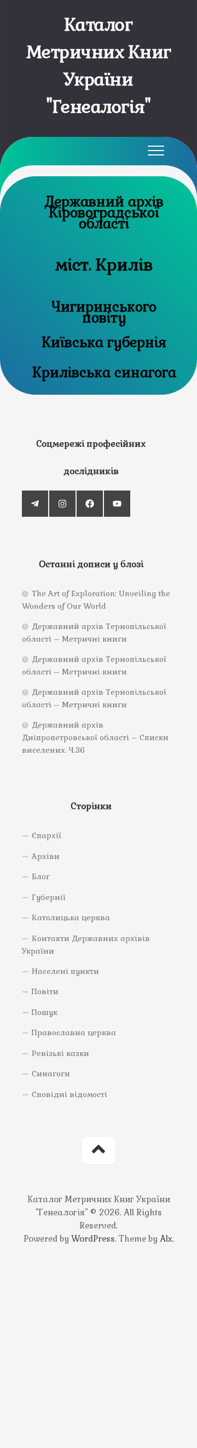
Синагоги (51, 1073)
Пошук (44, 1012)
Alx (166, 1238)
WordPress (93, 1238)
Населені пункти (65, 971)
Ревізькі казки (60, 1053)
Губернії (49, 897)
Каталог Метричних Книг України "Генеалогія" (98, 65)
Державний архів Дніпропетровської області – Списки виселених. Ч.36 (95, 737)
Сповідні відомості (69, 1094)
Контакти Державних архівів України (86, 944)
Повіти (45, 991)
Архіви (46, 856)
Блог (41, 876)
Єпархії (46, 835)
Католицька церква (71, 917)
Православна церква (74, 1032)
